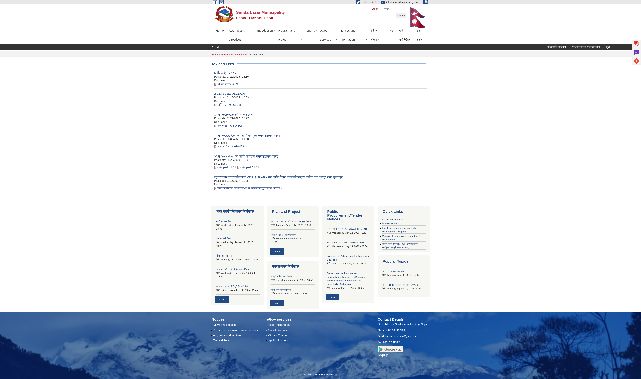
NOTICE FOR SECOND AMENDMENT (347, 229)
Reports (309, 30)
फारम (391, 30)
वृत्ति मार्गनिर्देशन (404, 35)
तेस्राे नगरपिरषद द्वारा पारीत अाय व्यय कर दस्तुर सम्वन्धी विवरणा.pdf (250, 188)
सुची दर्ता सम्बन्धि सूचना (604, 47)
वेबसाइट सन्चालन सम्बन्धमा (393, 271)
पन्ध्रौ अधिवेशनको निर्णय (281, 276)
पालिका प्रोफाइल (374, 35)
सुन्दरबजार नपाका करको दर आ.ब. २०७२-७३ (401, 285)
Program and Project (286, 35)
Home (220, 30)
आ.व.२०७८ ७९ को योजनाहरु (283, 235)
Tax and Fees (221, 340)
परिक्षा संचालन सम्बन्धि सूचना (573, 47)
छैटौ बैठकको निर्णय (224, 238)
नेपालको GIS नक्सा (390, 223)
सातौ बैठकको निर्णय (224, 221)
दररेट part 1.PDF (226, 167)
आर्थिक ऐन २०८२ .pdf (228, 84)
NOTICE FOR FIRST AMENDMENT (345, 242)
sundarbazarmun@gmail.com (401, 336)
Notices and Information (348, 35)
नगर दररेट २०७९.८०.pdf (229, 125)
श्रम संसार (420, 35)
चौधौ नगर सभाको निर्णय (281, 290)
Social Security (277, 330)
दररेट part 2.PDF (249, 167)
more (222, 299)
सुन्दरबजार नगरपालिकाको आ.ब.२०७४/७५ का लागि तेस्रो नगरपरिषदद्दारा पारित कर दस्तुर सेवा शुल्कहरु (278, 177)
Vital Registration (279, 324)
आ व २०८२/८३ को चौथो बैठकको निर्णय (232, 269)
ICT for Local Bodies (393, 219)
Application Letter (279, 340)
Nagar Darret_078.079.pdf (232, 146)
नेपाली (386, 9)
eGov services (325, 35)
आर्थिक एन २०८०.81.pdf (229, 105)
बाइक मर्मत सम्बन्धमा (544, 47)
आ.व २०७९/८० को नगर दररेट (233, 115)
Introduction (265, 30)
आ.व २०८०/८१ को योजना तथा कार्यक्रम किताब (291, 221)
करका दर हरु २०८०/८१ (229, 94)
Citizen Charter (277, 335)
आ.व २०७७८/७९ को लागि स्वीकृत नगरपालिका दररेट (247, 136)
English (374, 9)
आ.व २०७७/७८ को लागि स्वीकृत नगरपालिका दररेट (246, 156)
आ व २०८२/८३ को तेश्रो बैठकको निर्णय (232, 286)
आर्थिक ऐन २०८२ (225, 73)
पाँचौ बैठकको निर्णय (224, 255)
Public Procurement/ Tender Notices (235, 330)
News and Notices (224, 324)
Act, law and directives (237, 35)
